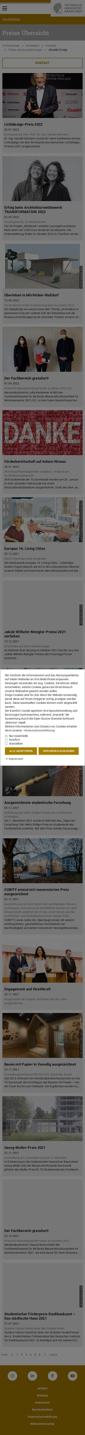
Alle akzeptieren (20, 751)
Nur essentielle (18, 735)
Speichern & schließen (58, 751)
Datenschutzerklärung (40, 730)
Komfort (14, 739)
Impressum (16, 758)
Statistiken (16, 743)
